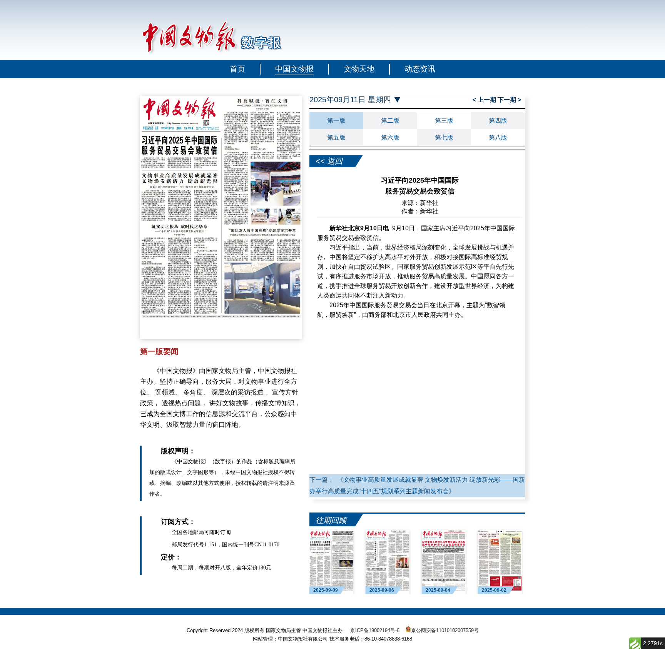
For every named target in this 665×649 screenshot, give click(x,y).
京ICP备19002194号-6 (374, 630)
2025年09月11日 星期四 (350, 100)
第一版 (336, 120)
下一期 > (509, 100)
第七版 (444, 137)
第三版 (444, 120)
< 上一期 (485, 100)
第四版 (498, 120)
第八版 (498, 137)
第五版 (336, 137)
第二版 (390, 120)
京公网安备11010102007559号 (445, 630)
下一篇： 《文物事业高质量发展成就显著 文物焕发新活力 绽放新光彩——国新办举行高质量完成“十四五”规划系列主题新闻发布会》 (417, 485)
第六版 (390, 137)
